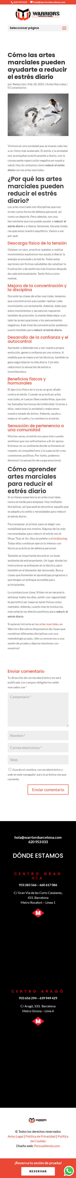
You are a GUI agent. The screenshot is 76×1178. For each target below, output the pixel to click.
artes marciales (48, 624)
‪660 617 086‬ (48, 885)
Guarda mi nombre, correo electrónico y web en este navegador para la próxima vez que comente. (37, 774)
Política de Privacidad (41, 1136)
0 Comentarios (17, 87)
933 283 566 (27, 885)
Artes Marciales (56, 84)
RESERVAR (38, 1171)
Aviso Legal (15, 1136)
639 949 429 (48, 998)
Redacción (19, 84)
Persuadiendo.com (47, 1146)
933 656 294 (27, 998)
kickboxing (60, 538)
